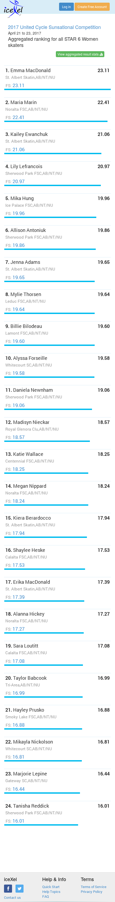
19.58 (15, 373)
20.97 (15, 181)
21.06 (15, 149)
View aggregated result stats (78, 54)
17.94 (15, 533)
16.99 (15, 693)
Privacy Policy (91, 891)
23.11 (15, 85)
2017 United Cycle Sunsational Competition (54, 26)
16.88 (15, 725)
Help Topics (51, 891)
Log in (66, 7)
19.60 (15, 341)
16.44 (15, 789)
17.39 (15, 597)
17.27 (15, 629)
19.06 (15, 405)
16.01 (15, 821)
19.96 (15, 213)
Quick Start (51, 887)
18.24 (15, 501)
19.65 (15, 277)
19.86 (15, 245)
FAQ (45, 896)
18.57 (15, 437)
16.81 (15, 757)
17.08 (15, 661)
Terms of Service (93, 887)
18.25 (15, 469)
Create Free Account (92, 7)
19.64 (15, 309)
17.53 (15, 565)
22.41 (15, 117)
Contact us (12, 897)
